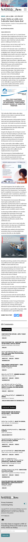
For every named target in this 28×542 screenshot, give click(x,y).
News (3, 16)
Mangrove (6, 515)
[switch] (25, 503)
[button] (2, 519)
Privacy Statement (7, 502)
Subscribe (5, 535)
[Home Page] (11, 9)
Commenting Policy (7, 505)
